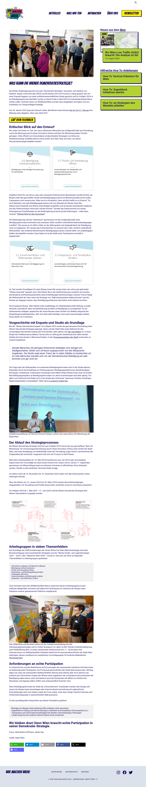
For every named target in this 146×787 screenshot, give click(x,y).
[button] (135, 3)
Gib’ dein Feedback (22, 120)
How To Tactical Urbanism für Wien (121, 78)
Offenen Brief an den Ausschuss (31, 214)
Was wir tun (73, 13)
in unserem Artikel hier (58, 381)
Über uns (112, 13)
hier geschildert (74, 332)
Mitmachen (94, 13)
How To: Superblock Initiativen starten (115, 91)
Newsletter (131, 13)
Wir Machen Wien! (18, 772)
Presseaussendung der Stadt (65, 337)
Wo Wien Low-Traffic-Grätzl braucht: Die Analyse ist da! (122, 54)
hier (55, 468)
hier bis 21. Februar (79, 110)
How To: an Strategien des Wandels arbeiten (119, 104)
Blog (123, 29)
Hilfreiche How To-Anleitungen (119, 70)
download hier (16, 658)
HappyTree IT (91, 779)
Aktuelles (54, 13)
